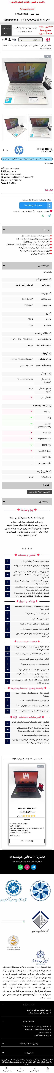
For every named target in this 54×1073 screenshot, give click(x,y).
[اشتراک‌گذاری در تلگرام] (49, 216)
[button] (6, 30)
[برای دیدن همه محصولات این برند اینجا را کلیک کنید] (18, 150)
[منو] (9, 39)
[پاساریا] (48, 40)
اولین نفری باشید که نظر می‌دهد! (34, 200)
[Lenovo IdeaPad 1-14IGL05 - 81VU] (3, 150)
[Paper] (33, 867)
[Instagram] (27, 867)
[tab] (27, 561)
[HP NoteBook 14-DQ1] (7, 150)
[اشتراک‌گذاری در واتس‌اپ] (42, 216)
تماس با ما (29, 1052)
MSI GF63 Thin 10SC (27, 808)
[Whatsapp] (20, 867)
